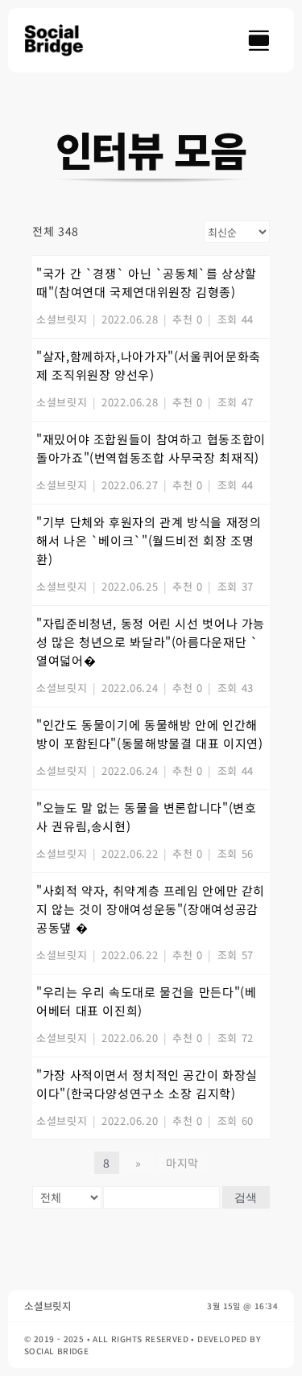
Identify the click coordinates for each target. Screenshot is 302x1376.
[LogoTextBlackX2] (61, 31)
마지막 (182, 1163)
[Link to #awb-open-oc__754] (258, 40)
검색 (245, 1197)
